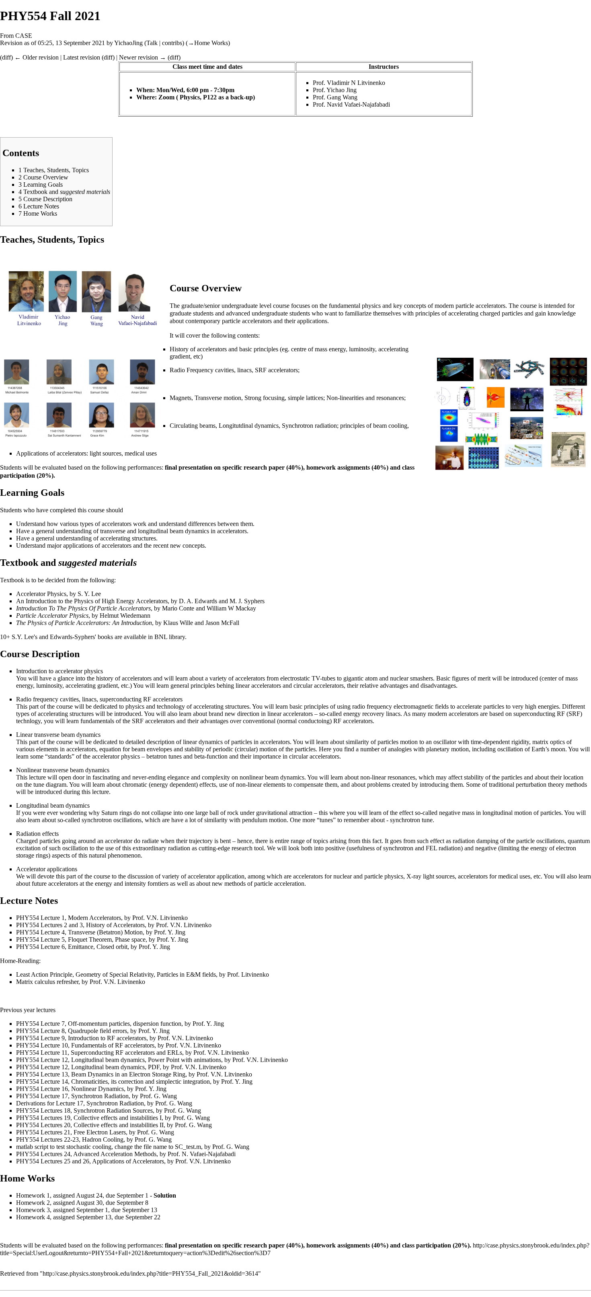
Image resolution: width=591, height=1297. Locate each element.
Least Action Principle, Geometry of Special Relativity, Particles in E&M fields (116, 974)
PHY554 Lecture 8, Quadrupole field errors (71, 1030)
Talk (152, 42)
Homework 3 (33, 1209)
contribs (172, 42)
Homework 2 (33, 1202)
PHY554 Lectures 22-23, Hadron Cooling (69, 1139)
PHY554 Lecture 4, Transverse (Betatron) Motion (79, 932)
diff (6, 57)
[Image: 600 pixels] (80, 300)
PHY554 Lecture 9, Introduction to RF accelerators (81, 1038)
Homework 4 (33, 1217)
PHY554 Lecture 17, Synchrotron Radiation (72, 1096)
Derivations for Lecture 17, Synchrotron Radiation (80, 1103)
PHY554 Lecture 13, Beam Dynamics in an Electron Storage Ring (100, 1074)
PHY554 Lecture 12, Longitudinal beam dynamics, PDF (88, 1067)
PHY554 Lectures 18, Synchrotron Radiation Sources (84, 1110)
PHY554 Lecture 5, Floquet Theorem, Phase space (81, 939)
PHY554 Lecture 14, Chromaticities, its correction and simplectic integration (113, 1081)
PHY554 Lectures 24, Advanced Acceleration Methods (86, 1154)
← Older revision (36, 57)
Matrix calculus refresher (47, 981)
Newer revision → (142, 57)
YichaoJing (128, 42)
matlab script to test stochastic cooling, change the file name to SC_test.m (108, 1146)
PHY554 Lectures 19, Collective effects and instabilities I (89, 1117)
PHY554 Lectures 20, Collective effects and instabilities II (90, 1125)
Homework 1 (33, 1195)
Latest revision (81, 57)
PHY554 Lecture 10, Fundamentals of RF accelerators (85, 1045)
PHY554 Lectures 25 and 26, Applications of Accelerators (90, 1161)
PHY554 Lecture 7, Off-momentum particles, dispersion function (98, 1023)
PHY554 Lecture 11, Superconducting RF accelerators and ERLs (99, 1052)
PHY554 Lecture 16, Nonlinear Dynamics (70, 1088)
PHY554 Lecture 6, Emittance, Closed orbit (71, 946)
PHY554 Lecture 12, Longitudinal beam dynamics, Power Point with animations (118, 1059)
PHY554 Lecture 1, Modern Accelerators (68, 917)
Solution (165, 1195)
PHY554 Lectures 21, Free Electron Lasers (71, 1132)
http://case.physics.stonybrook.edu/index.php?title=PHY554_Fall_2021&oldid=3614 (150, 1273)
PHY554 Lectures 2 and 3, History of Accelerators (80, 925)
